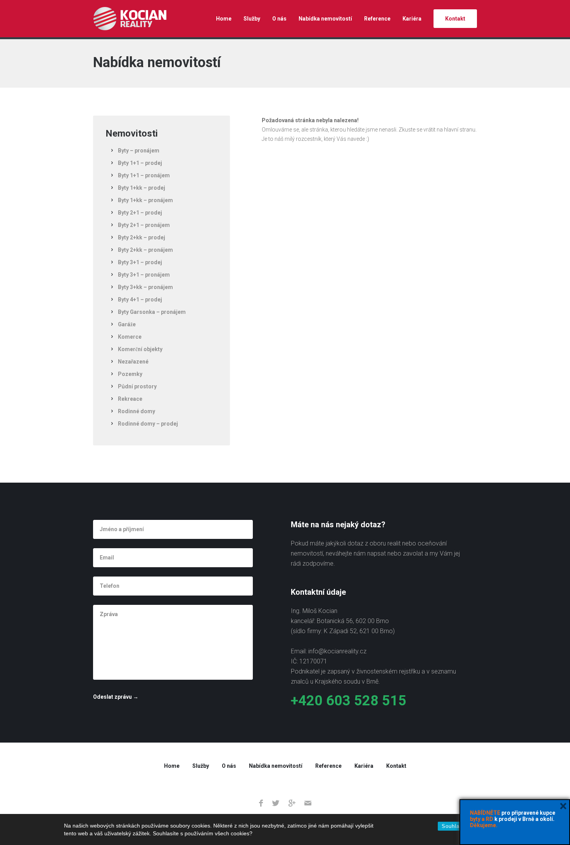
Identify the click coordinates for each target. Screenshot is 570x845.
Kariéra (411, 19)
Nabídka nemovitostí (325, 19)
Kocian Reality (129, 18)
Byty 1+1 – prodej (140, 163)
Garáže (127, 324)
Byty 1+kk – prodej (141, 188)
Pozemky (130, 374)
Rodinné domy (136, 411)
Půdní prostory (137, 386)
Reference (377, 19)
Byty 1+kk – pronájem (145, 200)
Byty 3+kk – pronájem (145, 287)
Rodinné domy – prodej (148, 424)
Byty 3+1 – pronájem (144, 275)
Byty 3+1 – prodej (140, 262)
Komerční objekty (140, 349)
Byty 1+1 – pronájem (144, 175)
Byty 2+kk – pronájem (145, 250)
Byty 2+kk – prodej (141, 237)
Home (223, 19)
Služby (252, 19)
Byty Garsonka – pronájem (152, 312)
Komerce (130, 337)
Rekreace (130, 399)
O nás (279, 19)
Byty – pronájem (138, 150)
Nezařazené (133, 361)
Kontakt (455, 19)
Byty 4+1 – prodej (140, 299)
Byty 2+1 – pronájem (144, 225)
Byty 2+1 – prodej (140, 213)
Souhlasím (455, 826)
